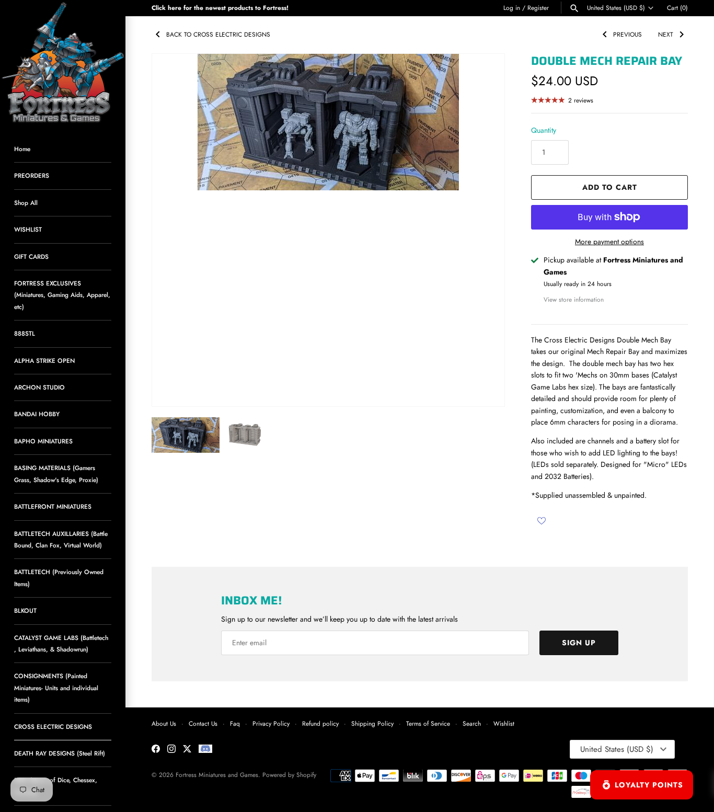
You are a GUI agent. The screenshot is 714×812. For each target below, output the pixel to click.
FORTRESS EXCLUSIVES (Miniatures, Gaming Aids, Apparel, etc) (62, 295)
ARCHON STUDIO (39, 387)
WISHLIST (28, 229)
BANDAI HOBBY (37, 413)
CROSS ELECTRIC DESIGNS (53, 726)
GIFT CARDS (31, 256)
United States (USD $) (616, 8)
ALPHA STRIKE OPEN (44, 360)
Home (22, 148)
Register (538, 7)
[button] (482, 230)
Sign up (579, 642)
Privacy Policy (271, 723)
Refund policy (320, 723)
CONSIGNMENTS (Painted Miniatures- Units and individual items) (56, 687)
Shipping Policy (372, 723)
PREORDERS (31, 175)
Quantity (543, 130)
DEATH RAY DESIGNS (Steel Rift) (59, 753)
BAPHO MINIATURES (43, 441)
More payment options (609, 242)
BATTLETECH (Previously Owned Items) (58, 577)
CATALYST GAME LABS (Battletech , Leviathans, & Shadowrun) (61, 643)
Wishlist (503, 723)
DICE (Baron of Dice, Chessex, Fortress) (55, 785)
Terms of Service (428, 723)
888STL (24, 333)
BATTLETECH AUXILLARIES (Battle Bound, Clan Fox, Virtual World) (61, 539)
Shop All (26, 202)
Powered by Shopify (289, 774)
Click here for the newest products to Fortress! (220, 7)
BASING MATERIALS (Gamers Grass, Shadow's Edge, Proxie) (56, 473)
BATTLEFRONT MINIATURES (52, 506)
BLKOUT (25, 610)
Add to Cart (609, 187)
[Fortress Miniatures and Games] (62, 62)
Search (472, 723)
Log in (511, 7)
